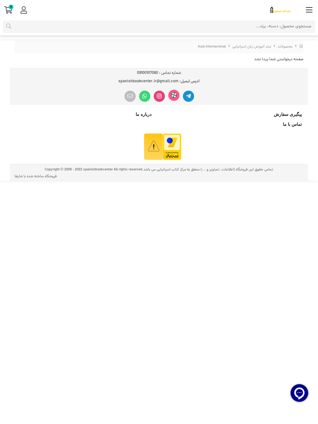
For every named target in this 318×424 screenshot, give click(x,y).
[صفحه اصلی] (301, 47)
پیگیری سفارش (288, 114)
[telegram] (188, 96)
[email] (130, 96)
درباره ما (144, 114)
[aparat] (173, 95)
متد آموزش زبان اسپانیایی (251, 47)
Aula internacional (212, 47)
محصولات (285, 47)
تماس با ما (292, 124)
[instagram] (159, 96)
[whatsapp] (144, 96)
